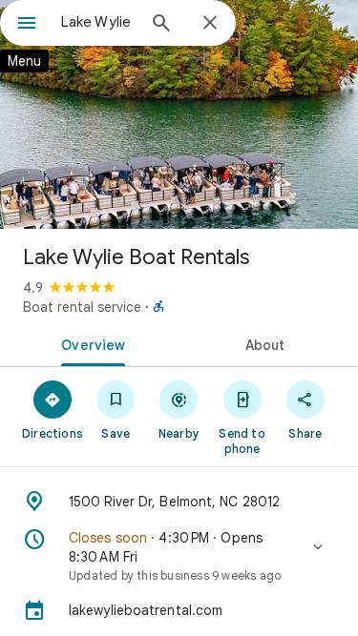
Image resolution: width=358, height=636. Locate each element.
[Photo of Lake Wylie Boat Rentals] (179, 114)
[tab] (90, 343)
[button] (179, 556)
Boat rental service (82, 307)
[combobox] (98, 21)
